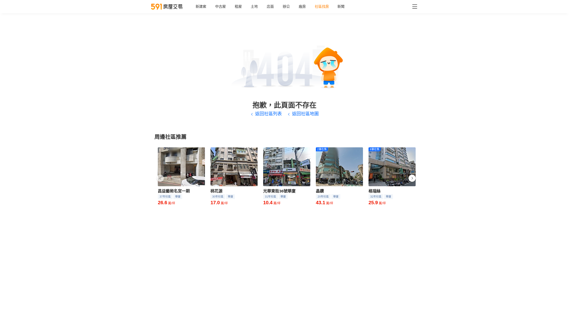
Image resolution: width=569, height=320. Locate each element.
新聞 (341, 6)
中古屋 (220, 6)
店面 (270, 6)
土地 (254, 6)
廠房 (302, 6)
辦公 (286, 6)
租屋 (238, 6)
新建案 (201, 6)
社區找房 (322, 6)
